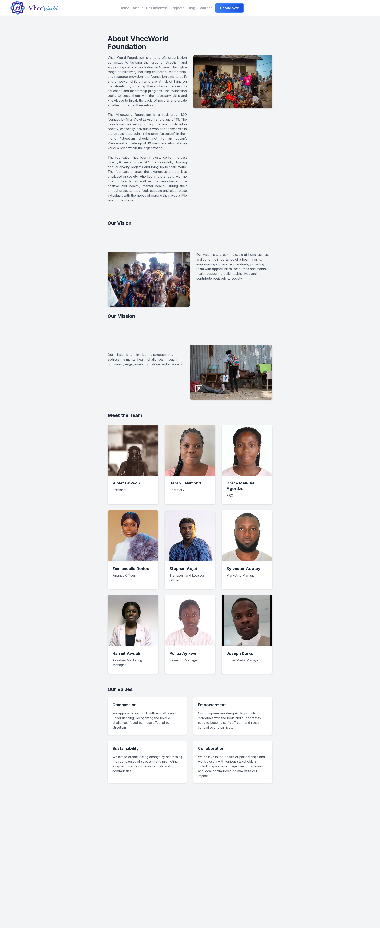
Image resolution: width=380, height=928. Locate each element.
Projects (177, 8)
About (138, 8)
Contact (205, 8)
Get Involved (156, 8)
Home (124, 8)
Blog (191, 8)
